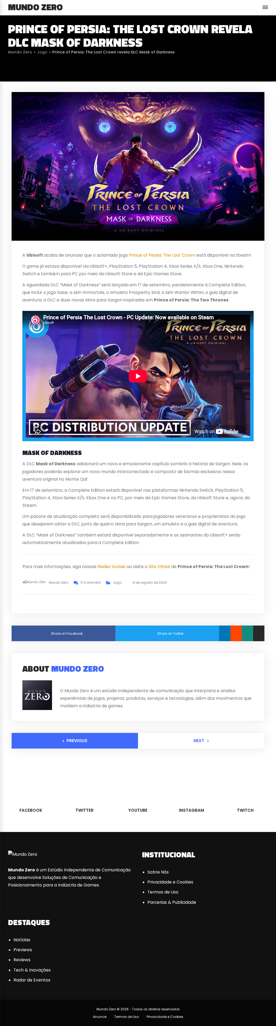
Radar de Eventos (31, 980)
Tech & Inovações (32, 970)
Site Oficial (159, 566)
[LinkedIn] (224, 633)
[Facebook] (61, 682)
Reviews (21, 960)
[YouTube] (75, 682)
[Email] (258, 633)
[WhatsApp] (247, 633)
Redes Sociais (112, 566)
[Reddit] (236, 633)
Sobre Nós (158, 872)
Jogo (42, 52)
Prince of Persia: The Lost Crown (162, 255)
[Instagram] (81, 682)
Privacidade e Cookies (170, 882)
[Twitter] (68, 682)
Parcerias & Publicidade (171, 902)
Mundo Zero (35, 7)
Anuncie (99, 1016)
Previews (22, 950)
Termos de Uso (162, 892)
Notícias (21, 940)
